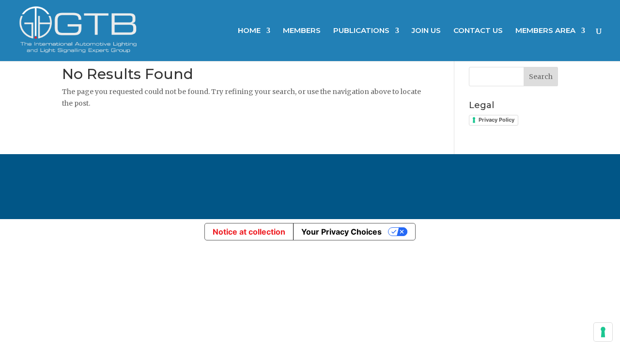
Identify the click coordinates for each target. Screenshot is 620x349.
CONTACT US (478, 31)
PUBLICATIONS (361, 31)
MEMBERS (302, 31)
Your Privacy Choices (341, 232)
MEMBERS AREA (545, 31)
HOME (249, 31)
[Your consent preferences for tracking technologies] (603, 332)
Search (541, 76)
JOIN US (426, 31)
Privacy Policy (496, 119)
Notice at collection (249, 232)
